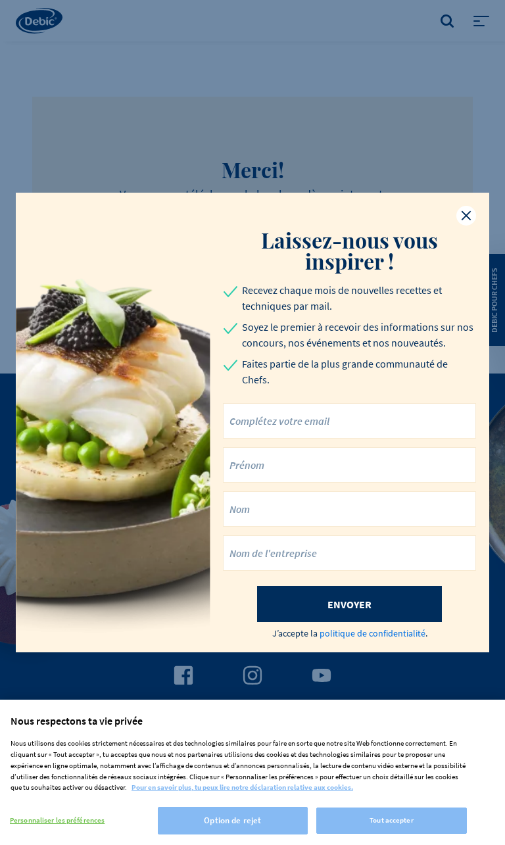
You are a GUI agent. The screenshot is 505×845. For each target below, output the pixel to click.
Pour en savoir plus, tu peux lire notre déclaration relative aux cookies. (242, 787)
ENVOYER (349, 604)
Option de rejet (232, 820)
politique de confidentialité (372, 633)
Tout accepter (391, 820)
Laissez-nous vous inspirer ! (349, 250)
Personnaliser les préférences (57, 820)
